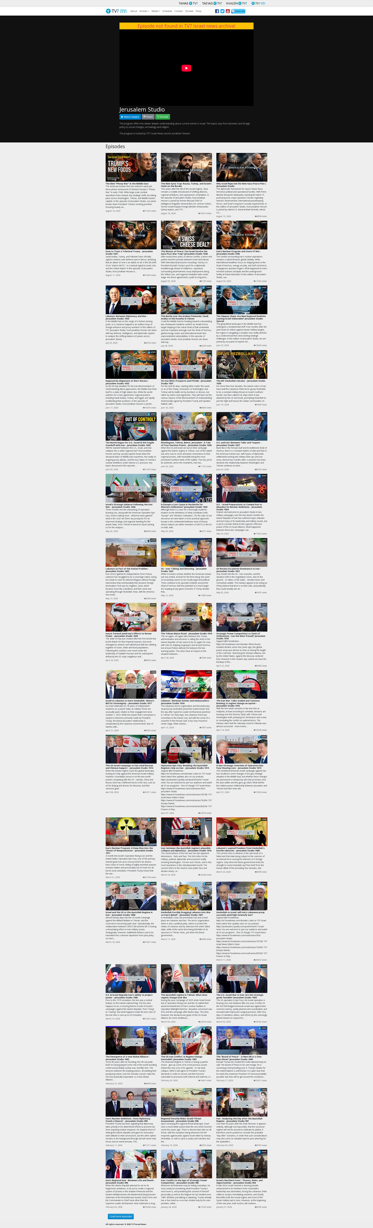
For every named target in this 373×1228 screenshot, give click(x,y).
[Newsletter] (238, 11)
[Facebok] (217, 11)
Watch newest (131, 116)
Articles (143, 11)
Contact (178, 11)
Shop (198, 11)
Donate (189, 11)
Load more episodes (121, 1216)
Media (155, 11)
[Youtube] (227, 11)
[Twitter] (222, 11)
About (133, 11)
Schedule (167, 11)
